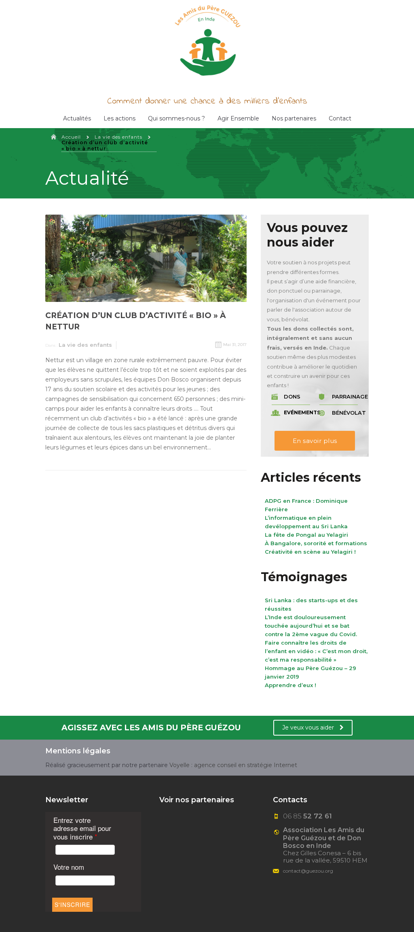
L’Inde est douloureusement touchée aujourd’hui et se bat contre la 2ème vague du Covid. (311, 625)
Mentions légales (77, 750)
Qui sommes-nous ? (176, 118)
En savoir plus (315, 441)
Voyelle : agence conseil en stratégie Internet (233, 765)
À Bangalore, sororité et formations (316, 543)
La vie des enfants (118, 137)
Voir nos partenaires (196, 799)
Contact (340, 118)
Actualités (77, 118)
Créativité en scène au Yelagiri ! (310, 551)
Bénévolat (347, 413)
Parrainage (347, 397)
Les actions (119, 118)
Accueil (71, 137)
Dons (292, 397)
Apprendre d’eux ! (290, 685)
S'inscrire (72, 904)
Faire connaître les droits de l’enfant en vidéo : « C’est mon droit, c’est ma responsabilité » (316, 651)
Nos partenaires (294, 118)
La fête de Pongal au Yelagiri (306, 534)
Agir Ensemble (238, 118)
